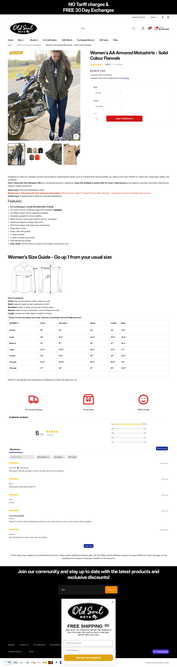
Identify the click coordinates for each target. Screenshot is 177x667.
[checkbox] (72, 457)
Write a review (162, 448)
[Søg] (133, 28)
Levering (93, 75)
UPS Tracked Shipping (33, 410)
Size (95, 87)
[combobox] (108, 28)
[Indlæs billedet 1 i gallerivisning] (16, 154)
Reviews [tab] (16, 449)
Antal (95, 113)
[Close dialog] (112, 602)
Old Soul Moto (155, 662)
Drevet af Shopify (164, 662)
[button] (161, 28)
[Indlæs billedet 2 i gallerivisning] (34, 154)
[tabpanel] (88, 502)
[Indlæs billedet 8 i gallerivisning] (53, 154)
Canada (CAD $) (138, 17)
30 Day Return (88, 410)
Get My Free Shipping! (88, 657)
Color (95, 100)
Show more (88, 546)
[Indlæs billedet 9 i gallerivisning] (71, 154)
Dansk (153, 17)
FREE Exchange (143, 410)
